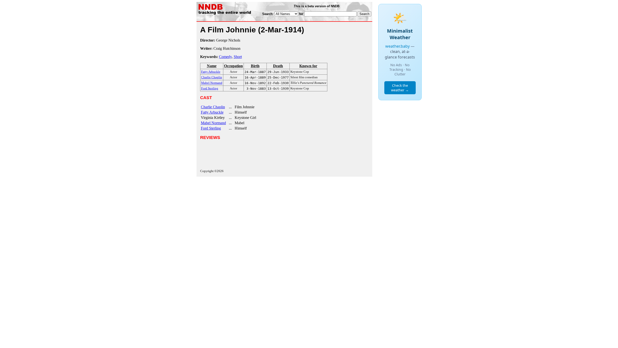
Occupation (233, 66)
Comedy (225, 57)
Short (238, 57)
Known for (308, 66)
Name (212, 66)
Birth (255, 66)
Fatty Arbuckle (212, 112)
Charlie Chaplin (213, 107)
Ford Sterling (211, 128)
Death (278, 66)
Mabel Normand (213, 123)
